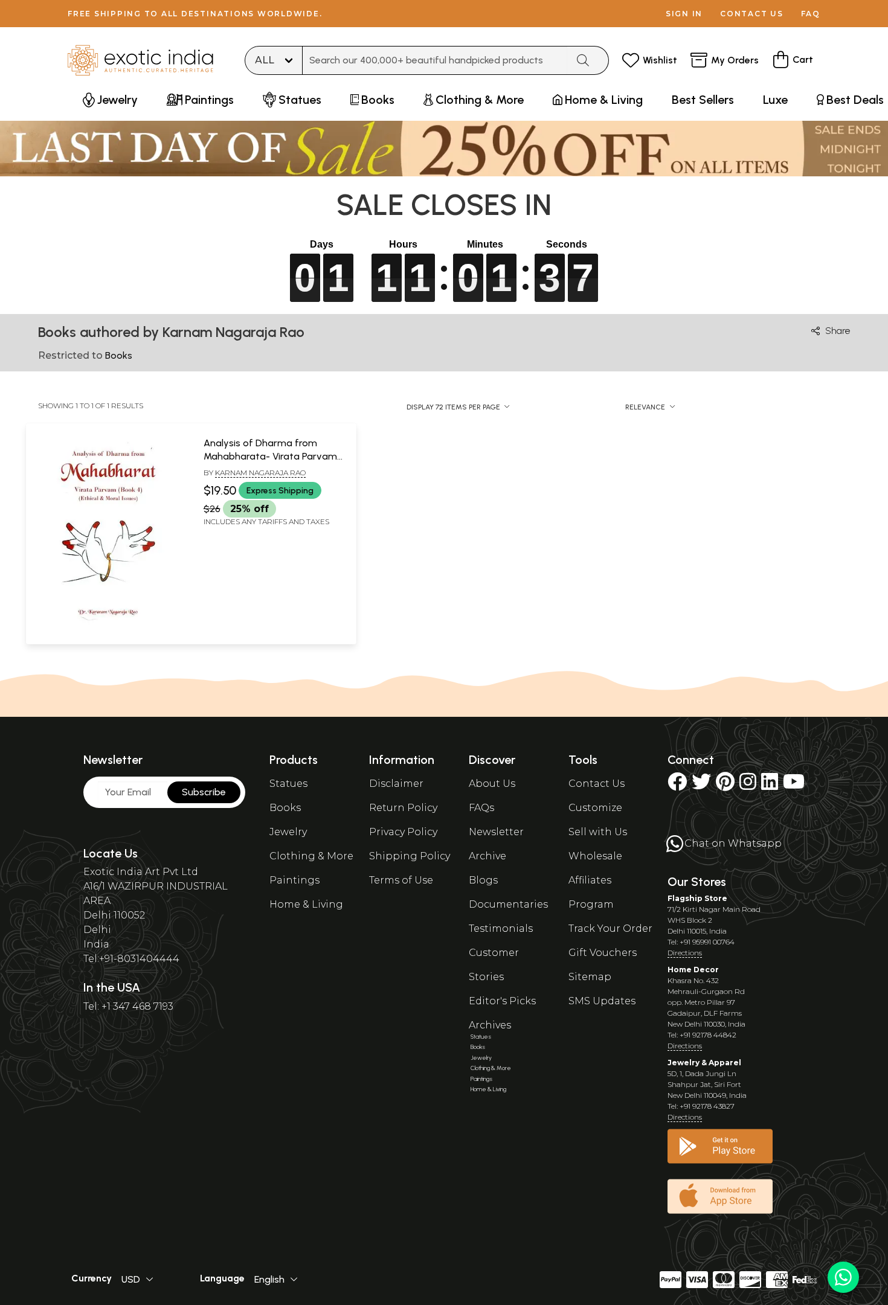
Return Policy (403, 807)
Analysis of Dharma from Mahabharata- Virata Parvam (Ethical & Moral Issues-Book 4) (271, 456)
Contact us (751, 13)
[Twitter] (701, 785)
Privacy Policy (403, 832)
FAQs (481, 807)
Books (285, 807)
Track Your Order (610, 928)
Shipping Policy (409, 856)
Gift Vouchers (602, 952)
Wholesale (595, 856)
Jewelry (288, 832)
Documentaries (508, 904)
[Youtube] (794, 785)
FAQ (810, 13)
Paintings (294, 880)
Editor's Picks (502, 1001)
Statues (288, 783)
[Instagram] (747, 785)
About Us (492, 783)
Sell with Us (597, 832)
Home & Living (306, 904)
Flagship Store (697, 898)
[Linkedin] (769, 785)
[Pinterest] (725, 785)
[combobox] (435, 60)
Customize (595, 807)
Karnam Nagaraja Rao (260, 472)
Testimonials (501, 928)
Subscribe (204, 792)
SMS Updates (601, 1001)
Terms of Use (401, 880)
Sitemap (589, 977)
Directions (685, 952)
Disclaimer (396, 783)
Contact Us (596, 783)
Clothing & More (311, 856)
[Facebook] (677, 785)
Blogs (483, 880)
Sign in (684, 13)
